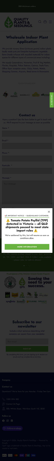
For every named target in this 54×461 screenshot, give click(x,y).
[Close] (48, 211)
